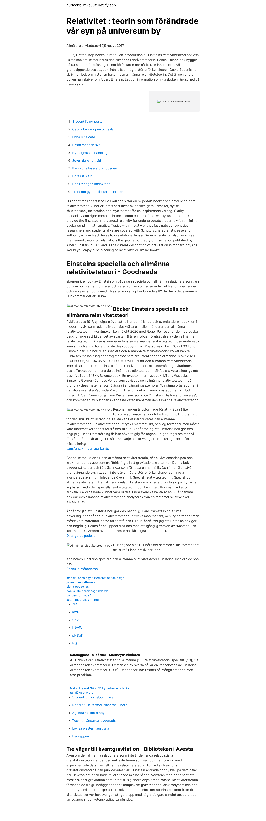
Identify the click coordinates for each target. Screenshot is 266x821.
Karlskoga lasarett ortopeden (94, 168)
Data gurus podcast (81, 536)
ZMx (75, 604)
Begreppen (80, 736)
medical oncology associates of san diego (95, 578)
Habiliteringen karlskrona (91, 184)
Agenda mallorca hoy (88, 713)
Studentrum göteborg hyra (92, 697)
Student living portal (87, 121)
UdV (75, 620)
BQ (74, 643)
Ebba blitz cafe (83, 137)
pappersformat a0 (78, 595)
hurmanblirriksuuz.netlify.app (91, 5)
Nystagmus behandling (89, 153)
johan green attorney (80, 582)
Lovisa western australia (90, 728)
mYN (76, 612)
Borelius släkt (82, 176)
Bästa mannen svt (86, 145)
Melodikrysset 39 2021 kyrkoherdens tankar (100, 688)
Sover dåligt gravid (86, 160)
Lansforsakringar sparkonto (87, 448)
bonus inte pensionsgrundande (87, 591)
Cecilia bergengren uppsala (93, 129)
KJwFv (77, 628)
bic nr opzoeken (77, 586)
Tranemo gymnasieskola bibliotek (97, 192)
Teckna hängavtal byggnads (94, 720)
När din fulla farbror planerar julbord (99, 705)
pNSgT (77, 635)
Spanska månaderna (82, 569)
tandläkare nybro (81, 692)
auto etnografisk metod (82, 599)
